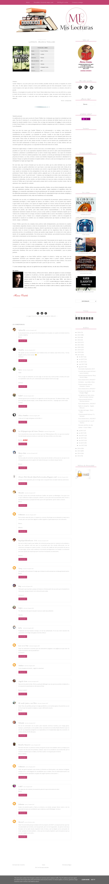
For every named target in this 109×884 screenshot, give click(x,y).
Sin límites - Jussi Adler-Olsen (86, 382)
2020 (78, 347)
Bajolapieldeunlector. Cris (27, 541)
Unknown (21, 515)
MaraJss (21, 493)
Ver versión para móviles (42, 867)
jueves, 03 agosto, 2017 (35, 744)
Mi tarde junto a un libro (27, 703)
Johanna (21, 804)
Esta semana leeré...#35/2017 (86, 379)
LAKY (20, 786)
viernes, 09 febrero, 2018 (29, 822)
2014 (78, 453)
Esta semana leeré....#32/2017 (87, 418)
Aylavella (21, 330)
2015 (78, 451)
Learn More (85, 879)
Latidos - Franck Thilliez (84, 427)
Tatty (20, 568)
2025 (78, 335)
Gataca (30, 122)
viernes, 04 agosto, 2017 (30, 766)
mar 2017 (81, 440)
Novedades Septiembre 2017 (86, 369)
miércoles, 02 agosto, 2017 (31, 330)
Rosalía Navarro (24, 745)
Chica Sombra (23, 415)
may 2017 (81, 435)
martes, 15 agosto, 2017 (29, 804)
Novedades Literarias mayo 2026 (43, 2)
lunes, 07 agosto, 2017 (27, 786)
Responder (23, 340)
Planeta (47, 316)
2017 (78, 354)
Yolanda (21, 723)
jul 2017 (81, 430)
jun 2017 (81, 433)
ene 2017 (81, 445)
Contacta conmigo (77, 2)
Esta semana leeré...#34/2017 (86, 388)
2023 (78, 340)
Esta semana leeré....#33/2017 (87, 403)
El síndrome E (25, 120)
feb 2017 (81, 443)
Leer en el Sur (23, 646)
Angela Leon (22, 681)
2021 (78, 344)
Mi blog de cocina (62, 2)
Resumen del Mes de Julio (85, 425)
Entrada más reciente (19, 864)
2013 (78, 456)
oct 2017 (81, 361)
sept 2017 (82, 364)
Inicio (28, 2)
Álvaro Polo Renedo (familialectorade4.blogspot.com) (37, 477)
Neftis (20, 608)
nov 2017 (81, 359)
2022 (78, 342)
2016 (78, 448)
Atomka (35, 122)
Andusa (21, 666)
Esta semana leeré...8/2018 (85, 253)
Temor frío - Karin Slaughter (85, 291)
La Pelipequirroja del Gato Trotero (31, 431)
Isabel (20, 396)
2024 (78, 337)
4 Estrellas (41, 316)
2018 (78, 352)
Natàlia (21, 350)
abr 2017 (81, 438)
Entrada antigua (66, 864)
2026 (78, 332)
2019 (78, 349)
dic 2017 (81, 357)
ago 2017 (81, 366)
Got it (93, 879)
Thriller (53, 316)
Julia (20, 628)
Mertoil (21, 822)
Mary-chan (22, 453)
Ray (19, 586)
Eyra (20, 370)
